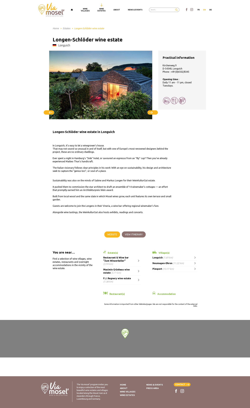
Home (56, 28)
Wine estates (127, 395)
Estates (66, 28)
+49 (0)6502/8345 (180, 71)
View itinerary (134, 234)
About (123, 388)
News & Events (154, 385)
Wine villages (127, 392)
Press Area (152, 388)
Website (112, 234)
